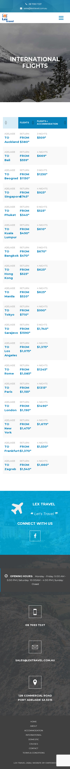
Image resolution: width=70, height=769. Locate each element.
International (34, 735)
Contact (33, 748)
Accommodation (33, 730)
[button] (5, 122)
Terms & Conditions (34, 753)
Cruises (33, 744)
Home (33, 721)
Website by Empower (44, 763)
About (33, 726)
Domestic (33, 739)
